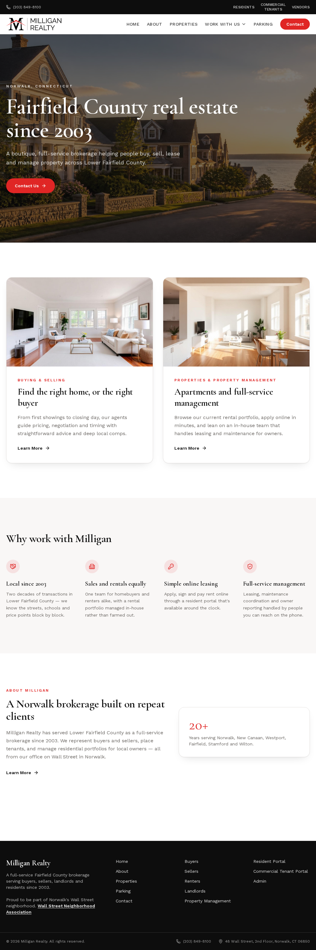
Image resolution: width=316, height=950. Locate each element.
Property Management (208, 900)
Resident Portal (269, 861)
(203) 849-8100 (27, 7)
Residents (244, 7)
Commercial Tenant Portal (280, 871)
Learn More (30, 448)
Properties (184, 24)
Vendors (301, 7)
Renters (192, 881)
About (154, 24)
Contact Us (27, 185)
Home (133, 24)
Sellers (191, 871)
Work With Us (222, 24)
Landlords (195, 891)
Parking (263, 24)
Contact (295, 24)
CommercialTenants (273, 6)
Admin (259, 881)
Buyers (191, 861)
